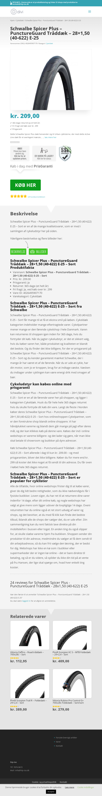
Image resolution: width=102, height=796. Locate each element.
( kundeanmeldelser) (36, 197)
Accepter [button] (51, 791)
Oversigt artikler (70, 737)
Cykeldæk (20, 20)
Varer (58, 741)
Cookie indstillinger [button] (85, 787)
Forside (59, 737)
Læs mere (69, 787)
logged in (26, 601)
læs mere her (50, 137)
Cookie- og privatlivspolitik (44, 782)
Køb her (25, 185)
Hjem (12, 20)
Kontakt (59, 746)
